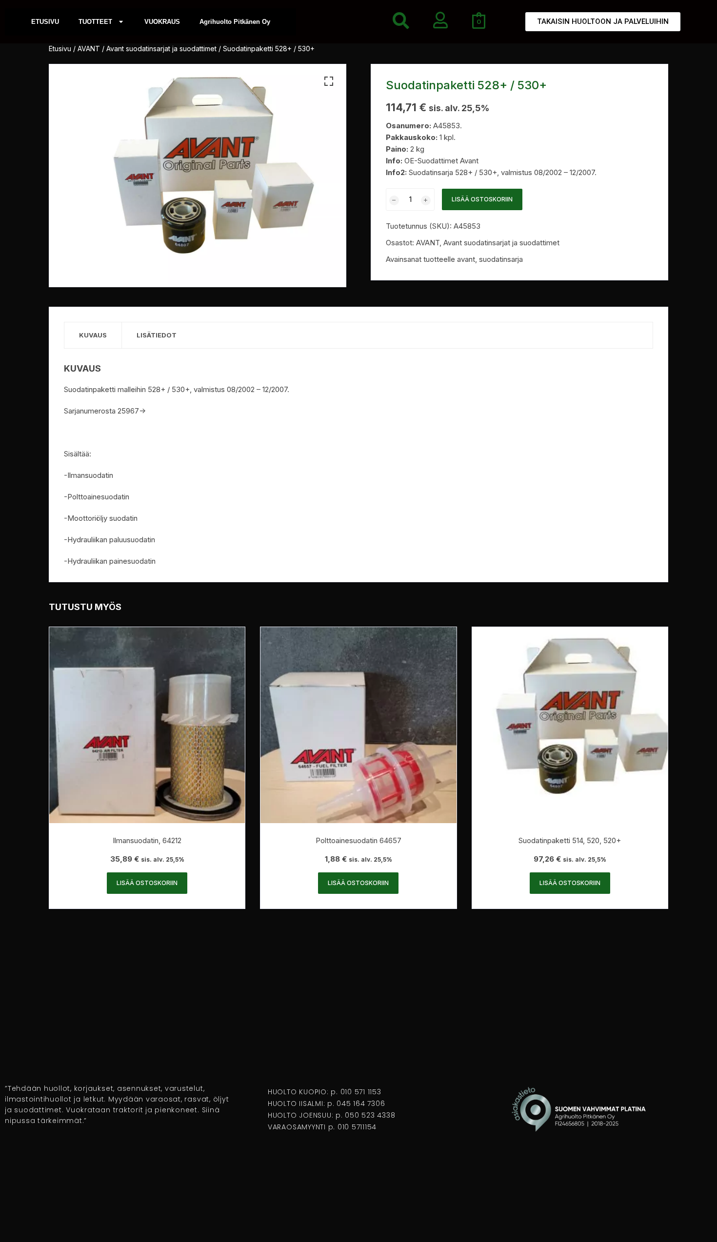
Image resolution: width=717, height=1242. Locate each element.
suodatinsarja (501, 259)
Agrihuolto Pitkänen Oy (234, 21)
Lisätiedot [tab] (157, 335)
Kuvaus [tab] (93, 335)
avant (466, 259)
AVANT (89, 48)
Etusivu (60, 48)
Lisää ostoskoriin (482, 199)
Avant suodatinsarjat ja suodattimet (161, 48)
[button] (328, 81)
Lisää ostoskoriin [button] (147, 883)
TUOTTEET (95, 21)
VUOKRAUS (162, 21)
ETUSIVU (45, 21)
